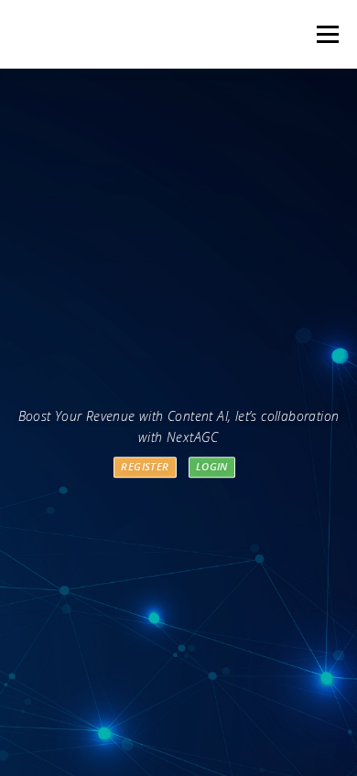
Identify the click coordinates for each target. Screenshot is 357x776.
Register (144, 467)
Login (212, 467)
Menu (326, 34)
